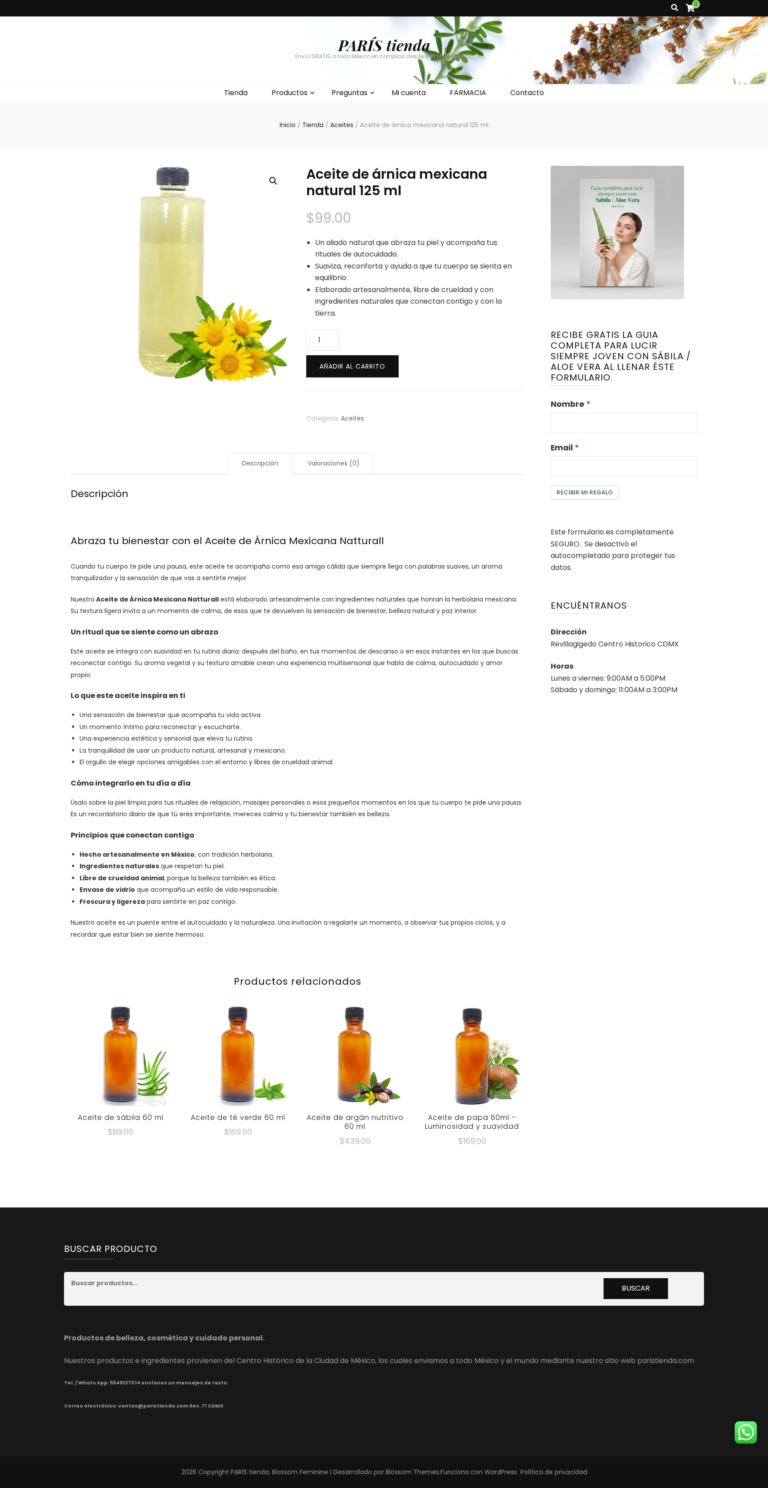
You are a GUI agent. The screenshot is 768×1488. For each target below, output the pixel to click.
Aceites (352, 418)
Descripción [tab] (260, 463)
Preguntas (350, 93)
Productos (290, 93)
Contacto (527, 93)
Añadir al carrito (352, 366)
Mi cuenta (409, 93)
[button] (273, 181)
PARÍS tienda (384, 45)
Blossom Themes (412, 1472)
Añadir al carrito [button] (120, 1055)
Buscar (636, 1288)
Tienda (236, 93)
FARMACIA (468, 93)
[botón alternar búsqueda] (674, 8)
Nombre (567, 404)
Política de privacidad (553, 1472)
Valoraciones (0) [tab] (334, 463)
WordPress (500, 1472)
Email (562, 447)
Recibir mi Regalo (584, 492)
